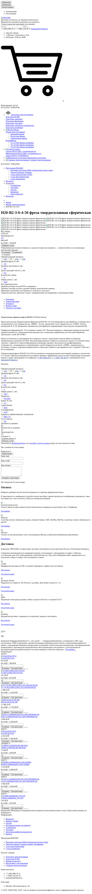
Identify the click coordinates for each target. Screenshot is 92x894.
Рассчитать (5, 570)
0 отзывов (6, 255)
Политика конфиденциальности (19, 832)
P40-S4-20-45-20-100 (9, 702)
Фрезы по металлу (13, 861)
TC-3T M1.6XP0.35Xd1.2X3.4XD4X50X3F (18, 687)
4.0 (5, 268)
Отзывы (10, 304)
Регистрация (11, 14)
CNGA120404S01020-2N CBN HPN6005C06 (19, 781)
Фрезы (16, 130)
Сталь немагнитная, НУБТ (21, 175)
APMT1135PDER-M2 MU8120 (13, 748)
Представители (17, 194)
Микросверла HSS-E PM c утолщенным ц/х (23, 153)
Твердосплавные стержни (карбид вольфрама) (24, 844)
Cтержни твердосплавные (40, 160)
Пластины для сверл (14, 123)
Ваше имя (5, 456)
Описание (10, 299)
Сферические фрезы (19, 138)
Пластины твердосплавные (22, 115)
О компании (16, 185)
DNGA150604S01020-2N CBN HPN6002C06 (19, 717)
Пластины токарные (14, 119)
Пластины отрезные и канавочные (20, 125)
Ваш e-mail (5, 461)
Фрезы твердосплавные (15, 132)
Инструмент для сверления (17, 863)
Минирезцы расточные (36, 158)
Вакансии (15, 192)
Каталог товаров (7, 853)
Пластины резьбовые (14, 128)
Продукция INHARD (14, 168)
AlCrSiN (7, 398)
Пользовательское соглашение (18, 825)
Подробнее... (71, 650)
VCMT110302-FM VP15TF (12, 673)
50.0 (5, 282)
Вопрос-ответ (11, 306)
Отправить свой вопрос (10, 478)
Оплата (14, 190)
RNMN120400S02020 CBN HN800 (15, 764)
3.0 (5, 264)
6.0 (5, 273)
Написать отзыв (7, 441)
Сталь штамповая (18, 179)
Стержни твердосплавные (16, 865)
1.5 (5, 403)
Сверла (17, 149)
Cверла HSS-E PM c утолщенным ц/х (21, 151)
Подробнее (5, 511)
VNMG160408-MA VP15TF (12, 798)
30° (5, 421)
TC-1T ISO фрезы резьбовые (22, 143)
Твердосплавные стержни (21, 172)
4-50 (5, 412)
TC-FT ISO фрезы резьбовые (22, 147)
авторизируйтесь (18, 443)
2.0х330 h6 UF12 (7, 658)
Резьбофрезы (11, 141)
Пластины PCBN (13, 117)
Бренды (9, 834)
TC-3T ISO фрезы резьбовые (22, 145)
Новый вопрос (7, 454)
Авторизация (11, 11)
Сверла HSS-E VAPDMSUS (17, 156)
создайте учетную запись (39, 443)
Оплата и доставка (13, 308)
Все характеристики (9, 284)
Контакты (10, 196)
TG (2, 238)
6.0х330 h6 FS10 (7, 733)
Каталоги (9, 181)
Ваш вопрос (6, 465)
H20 (5, 408)
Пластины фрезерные (14, 121)
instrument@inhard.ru (39, 29)
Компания (10, 183)
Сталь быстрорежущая (20, 177)
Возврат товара (12, 821)
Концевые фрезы (17, 134)
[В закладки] (25, 683)
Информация (6, 815)
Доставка (14, 188)
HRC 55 (7, 417)
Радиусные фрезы (18, 136)
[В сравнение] (27, 683)
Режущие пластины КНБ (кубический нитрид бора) (32, 170)
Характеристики (12, 301)
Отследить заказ (7, 574)
